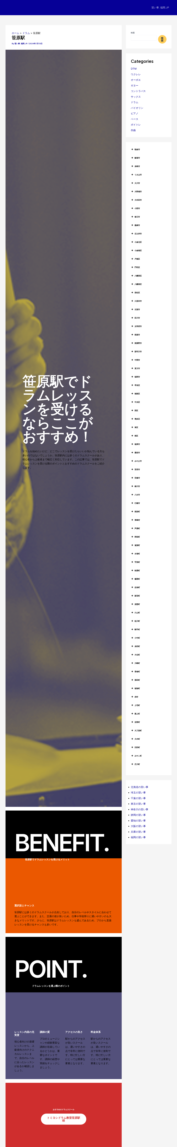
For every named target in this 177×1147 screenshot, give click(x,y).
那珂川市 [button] (138, 351)
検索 (133, 32)
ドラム (134, 102)
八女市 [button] (137, 495)
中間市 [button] (137, 360)
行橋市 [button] (137, 503)
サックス (136, 96)
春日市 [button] (137, 217)
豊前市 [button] (137, 452)
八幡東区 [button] (138, 284)
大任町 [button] (137, 655)
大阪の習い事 (138, 826)
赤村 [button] (136, 697)
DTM (134, 68)
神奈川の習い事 (139, 809)
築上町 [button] (137, 714)
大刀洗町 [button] (138, 730)
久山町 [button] (137, 612)
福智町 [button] (137, 688)
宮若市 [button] (137, 469)
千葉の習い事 (138, 798)
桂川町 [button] (137, 621)
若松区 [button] (137, 292)
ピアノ (134, 113)
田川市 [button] (137, 318)
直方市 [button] (137, 368)
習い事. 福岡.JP (160, 7)
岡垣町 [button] (137, 537)
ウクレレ (136, 74)
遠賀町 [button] (137, 545)
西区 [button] (136, 410)
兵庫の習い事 (138, 831)
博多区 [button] (137, 419)
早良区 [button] (137, 385)
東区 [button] (136, 427)
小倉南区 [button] (138, 250)
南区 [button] (136, 436)
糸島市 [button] (137, 166)
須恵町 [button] (137, 604)
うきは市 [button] (138, 175)
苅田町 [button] (137, 747)
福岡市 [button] (137, 377)
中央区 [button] (137, 402)
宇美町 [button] (137, 562)
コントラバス (138, 91)
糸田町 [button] (137, 646)
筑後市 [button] (137, 335)
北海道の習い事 (139, 787)
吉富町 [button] (137, 722)
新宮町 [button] (137, 596)
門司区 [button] (137, 267)
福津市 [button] (137, 444)
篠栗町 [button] (137, 579)
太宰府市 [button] (138, 326)
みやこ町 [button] (138, 756)
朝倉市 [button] (137, 149)
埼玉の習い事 (138, 792)
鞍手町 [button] (137, 629)
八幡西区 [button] (138, 276)
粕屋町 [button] (137, 570)
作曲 (133, 130)
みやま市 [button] (138, 461)
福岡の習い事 (138, 837)
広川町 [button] (137, 764)
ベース (134, 119)
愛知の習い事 (138, 820)
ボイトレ (136, 124)
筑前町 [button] (137, 511)
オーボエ (136, 79)
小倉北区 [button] (138, 242)
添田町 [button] (137, 680)
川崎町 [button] (137, 663)
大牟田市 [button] (138, 200)
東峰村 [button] (137, 520)
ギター (134, 85)
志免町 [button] (137, 587)
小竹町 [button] (137, 638)
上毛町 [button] (137, 705)
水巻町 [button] (137, 554)
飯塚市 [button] (137, 158)
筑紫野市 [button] (138, 343)
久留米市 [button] (138, 301)
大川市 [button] (137, 183)
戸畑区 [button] (137, 259)
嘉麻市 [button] (137, 225)
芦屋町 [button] (137, 528)
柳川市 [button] (137, 486)
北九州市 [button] (138, 233)
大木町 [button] (137, 739)
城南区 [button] (137, 394)
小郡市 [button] (137, 208)
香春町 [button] (137, 671)
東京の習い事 (138, 803)
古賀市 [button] (137, 309)
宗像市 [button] (137, 478)
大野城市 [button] (138, 191)
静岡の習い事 (138, 814)
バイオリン (137, 107)
